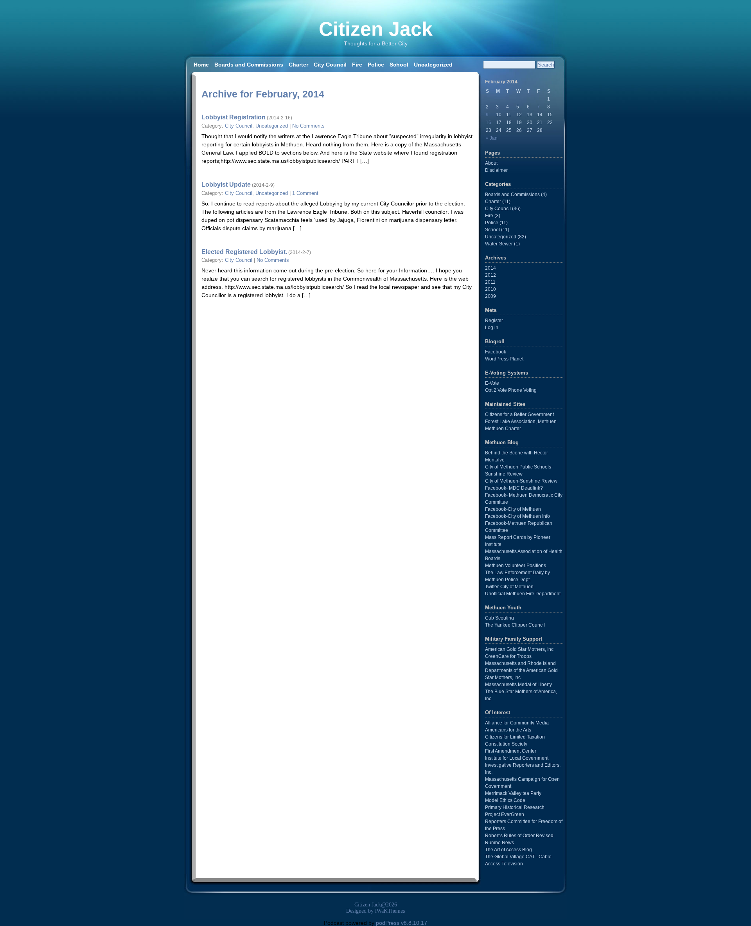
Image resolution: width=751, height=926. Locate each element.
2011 (490, 282)
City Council (330, 64)
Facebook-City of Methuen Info (517, 516)
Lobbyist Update (226, 184)
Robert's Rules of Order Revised (519, 835)
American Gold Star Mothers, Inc (519, 649)
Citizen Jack (376, 29)
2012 (490, 275)
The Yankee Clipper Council (515, 625)
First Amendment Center (510, 751)
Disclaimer (496, 170)
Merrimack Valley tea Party (513, 793)
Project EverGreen (504, 814)
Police (376, 64)
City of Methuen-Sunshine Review (521, 481)
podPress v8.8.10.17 (401, 923)
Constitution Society (506, 744)
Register (494, 320)
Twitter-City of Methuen (509, 586)
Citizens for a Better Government (519, 414)
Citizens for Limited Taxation (515, 737)
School (399, 64)
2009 (490, 296)
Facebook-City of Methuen (513, 509)
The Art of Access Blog (508, 849)
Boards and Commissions (248, 64)
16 (488, 122)
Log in (491, 327)
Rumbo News (499, 842)
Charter (298, 64)
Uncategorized (433, 64)
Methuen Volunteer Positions (515, 565)
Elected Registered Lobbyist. (244, 251)
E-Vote (492, 383)
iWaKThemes (390, 911)
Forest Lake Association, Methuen (521, 421)
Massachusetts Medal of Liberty (518, 684)
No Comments (308, 126)
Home (201, 64)
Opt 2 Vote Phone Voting (511, 390)
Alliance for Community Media (517, 723)
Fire (357, 64)
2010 (490, 289)
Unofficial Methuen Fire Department (523, 593)
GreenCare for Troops (508, 656)
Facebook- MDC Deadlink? (514, 488)
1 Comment (305, 193)
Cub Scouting (499, 618)
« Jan (492, 138)
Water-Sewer (499, 244)
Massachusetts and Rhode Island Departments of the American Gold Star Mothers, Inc (521, 670)
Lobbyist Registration (233, 117)
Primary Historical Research (514, 807)
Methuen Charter (503, 428)
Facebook (495, 352)
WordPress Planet (504, 359)
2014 (490, 268)
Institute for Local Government (516, 758)
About (491, 163)
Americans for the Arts (508, 730)
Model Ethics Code (505, 800)
